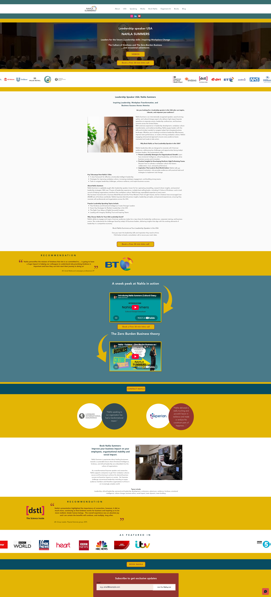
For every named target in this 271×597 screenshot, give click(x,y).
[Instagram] (131, 16)
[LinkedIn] (135, 16)
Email (98, 582)
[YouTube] (139, 16)
